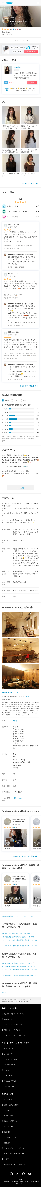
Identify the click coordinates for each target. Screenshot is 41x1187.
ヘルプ (6, 1159)
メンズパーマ (9, 1070)
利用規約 (7, 1143)
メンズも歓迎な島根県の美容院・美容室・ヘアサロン (18, 966)
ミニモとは (8, 1099)
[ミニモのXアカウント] (17, 1174)
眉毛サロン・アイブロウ (13, 1030)
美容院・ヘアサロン (14, 999)
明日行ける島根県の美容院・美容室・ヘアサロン (17, 963)
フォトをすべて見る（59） (29, 183)
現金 (14, 754)
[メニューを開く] (37, 2)
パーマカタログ (9, 1065)
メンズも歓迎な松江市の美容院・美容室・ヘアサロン (18, 937)
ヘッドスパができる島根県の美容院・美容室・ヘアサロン (19, 975)
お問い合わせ (17, 798)
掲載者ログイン (9, 1132)
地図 (27, 696)
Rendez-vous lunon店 (8, 1001)
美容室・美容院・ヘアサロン (14, 1014)
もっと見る (20, 488)
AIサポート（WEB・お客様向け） (16, 1164)
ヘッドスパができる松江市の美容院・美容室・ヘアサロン (19, 946)
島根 (24, 999)
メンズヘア (8, 1054)
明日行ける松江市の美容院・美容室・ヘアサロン (17, 933)
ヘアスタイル (9, 1048)
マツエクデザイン (10, 1081)
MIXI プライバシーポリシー (14, 1153)
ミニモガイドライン (11, 1137)
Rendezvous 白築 (7, 916)
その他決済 (17, 765)
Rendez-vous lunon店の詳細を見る (26, 856)
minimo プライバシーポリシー (15, 1148)
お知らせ (7, 1110)
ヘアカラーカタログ (11, 1059)
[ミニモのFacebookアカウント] (23, 1174)
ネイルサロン (9, 1019)
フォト (16, 40)
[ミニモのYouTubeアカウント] (29, 1174)
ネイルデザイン (9, 1075)
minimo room (9, 1116)
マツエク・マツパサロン (13, 1024)
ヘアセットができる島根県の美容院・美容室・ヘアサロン (19, 970)
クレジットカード (19, 760)
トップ (4, 999)
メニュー (25, 40)
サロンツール (9, 1126)
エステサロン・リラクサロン (14, 1035)
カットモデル (9, 1086)
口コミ (35, 40)
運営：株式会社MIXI (11, 1105)
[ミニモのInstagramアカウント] (11, 1174)
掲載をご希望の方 (10, 1121)
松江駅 (29, 999)
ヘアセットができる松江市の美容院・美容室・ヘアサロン (19, 940)
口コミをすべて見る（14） (29, 386)
